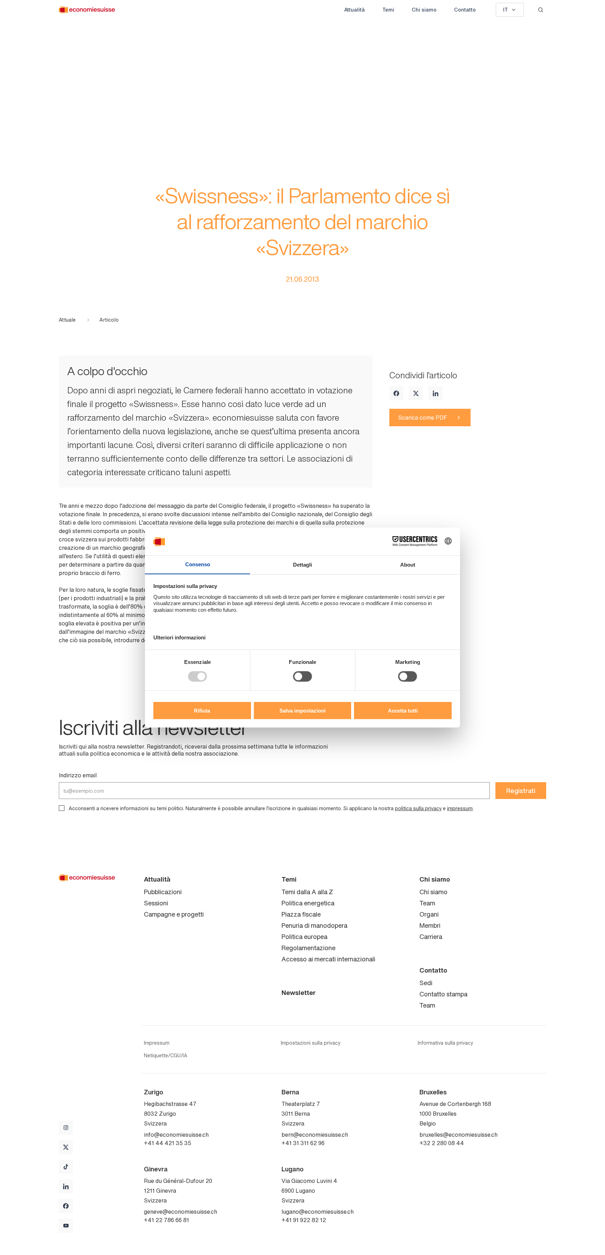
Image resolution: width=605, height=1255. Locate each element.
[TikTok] (66, 1167)
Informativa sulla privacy (445, 1042)
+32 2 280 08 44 (441, 1143)
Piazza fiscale (301, 914)
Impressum (156, 1042)
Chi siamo (424, 9)
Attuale (67, 319)
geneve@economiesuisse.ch (180, 1211)
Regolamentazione (308, 947)
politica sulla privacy (418, 808)
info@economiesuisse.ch (176, 1134)
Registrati (520, 790)
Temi (388, 9)
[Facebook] (396, 393)
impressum (460, 808)
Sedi (425, 982)
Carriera (430, 936)
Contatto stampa (443, 993)
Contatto (465, 9)
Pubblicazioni (163, 891)
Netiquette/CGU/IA (165, 1055)
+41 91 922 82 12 (303, 1220)
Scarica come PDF (422, 417)
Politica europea (304, 936)
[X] (416, 393)
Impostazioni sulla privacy (310, 1042)
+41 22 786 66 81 (166, 1220)
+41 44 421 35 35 (167, 1143)
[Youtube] (66, 1226)
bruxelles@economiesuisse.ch (458, 1134)
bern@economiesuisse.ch (314, 1134)
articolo (109, 319)
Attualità (354, 9)
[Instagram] (66, 1128)
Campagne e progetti (174, 914)
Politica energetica (307, 902)
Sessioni (156, 902)
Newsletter (298, 992)
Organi (429, 914)
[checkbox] (61, 808)
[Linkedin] (436, 393)
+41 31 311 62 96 (303, 1143)
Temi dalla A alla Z (307, 891)
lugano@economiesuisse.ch (317, 1211)
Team (427, 902)
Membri (429, 925)
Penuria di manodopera (314, 925)
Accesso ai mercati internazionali (328, 958)
